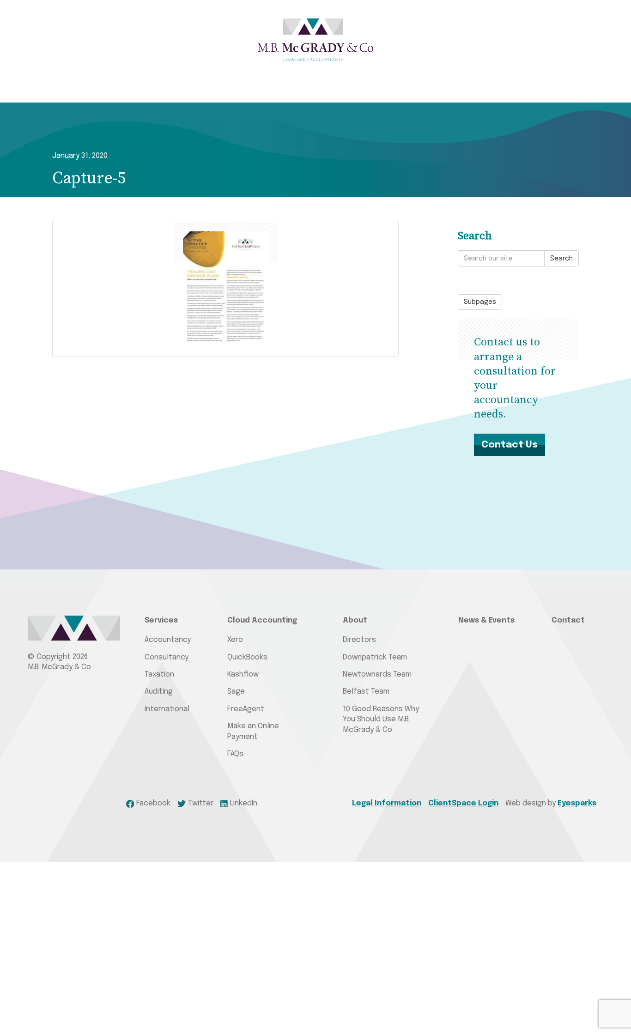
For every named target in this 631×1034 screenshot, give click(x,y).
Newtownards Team (377, 674)
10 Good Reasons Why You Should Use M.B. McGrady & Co (381, 719)
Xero (235, 640)
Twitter (200, 803)
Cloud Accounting (262, 620)
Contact (568, 620)
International (167, 709)
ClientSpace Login (463, 803)
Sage (236, 691)
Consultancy (166, 657)
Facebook (153, 803)
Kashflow (243, 674)
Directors (359, 640)
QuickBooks (247, 657)
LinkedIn (243, 803)
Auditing (159, 691)
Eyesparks (577, 803)
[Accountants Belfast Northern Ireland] (315, 39)
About (355, 620)
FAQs (235, 754)
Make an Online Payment (253, 731)
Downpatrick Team (375, 657)
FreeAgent (245, 709)
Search (561, 258)
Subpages (480, 302)
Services (161, 620)
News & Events (486, 620)
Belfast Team (366, 691)
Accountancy (168, 640)
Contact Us (509, 445)
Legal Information (386, 803)
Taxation (159, 674)
